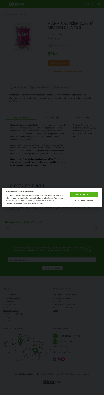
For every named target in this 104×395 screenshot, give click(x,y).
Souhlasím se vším (84, 194)
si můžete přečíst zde (38, 203)
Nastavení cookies (84, 201)
